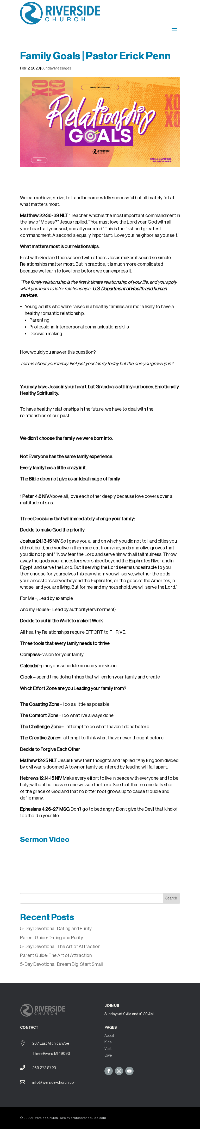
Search (171, 898)
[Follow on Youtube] (129, 1071)
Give (108, 1055)
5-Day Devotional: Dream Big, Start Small (61, 964)
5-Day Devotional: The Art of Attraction (60, 946)
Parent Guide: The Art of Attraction (56, 955)
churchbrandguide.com (88, 1117)
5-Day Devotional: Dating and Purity (56, 928)
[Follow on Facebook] (108, 1071)
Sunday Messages (56, 68)
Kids (107, 1042)
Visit (108, 1049)
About (109, 1036)
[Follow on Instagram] (119, 1071)
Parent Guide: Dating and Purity (52, 937)
